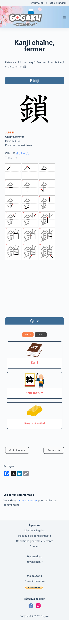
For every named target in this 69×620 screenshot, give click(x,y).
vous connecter (27, 500)
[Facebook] (31, 605)
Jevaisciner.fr (34, 561)
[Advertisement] (34, 288)
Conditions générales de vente (34, 541)
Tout (28, 334)
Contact (34, 546)
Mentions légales (34, 530)
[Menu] (64, 17)
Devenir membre (35, 581)
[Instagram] (38, 605)
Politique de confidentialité (34, 535)
